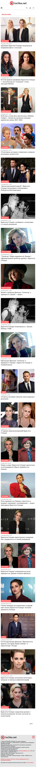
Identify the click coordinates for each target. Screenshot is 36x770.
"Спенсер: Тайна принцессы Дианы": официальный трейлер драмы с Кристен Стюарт (18, 258)
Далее (31, 723)
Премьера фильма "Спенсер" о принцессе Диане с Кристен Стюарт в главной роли (16, 362)
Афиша (4, 392)
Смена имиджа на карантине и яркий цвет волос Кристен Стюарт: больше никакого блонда (16, 607)
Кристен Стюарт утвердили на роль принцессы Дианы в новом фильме (16, 572)
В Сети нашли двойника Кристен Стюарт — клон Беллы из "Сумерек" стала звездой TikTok (18, 82)
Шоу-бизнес (5, 41)
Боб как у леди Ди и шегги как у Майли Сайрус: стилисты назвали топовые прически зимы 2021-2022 (17, 118)
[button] (30, 8)
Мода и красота (6, 111)
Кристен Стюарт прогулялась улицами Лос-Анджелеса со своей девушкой (17, 538)
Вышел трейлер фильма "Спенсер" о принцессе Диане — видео (16, 293)
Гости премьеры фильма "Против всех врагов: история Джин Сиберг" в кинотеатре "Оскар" (17, 643)
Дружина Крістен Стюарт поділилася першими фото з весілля (16, 46)
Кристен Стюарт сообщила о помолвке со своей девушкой (17, 223)
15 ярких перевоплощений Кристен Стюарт (16, 432)
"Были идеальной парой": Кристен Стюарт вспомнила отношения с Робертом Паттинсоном (15, 188)
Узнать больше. (30, 762)
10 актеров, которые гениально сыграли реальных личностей (18, 153)
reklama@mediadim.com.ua (24, 750)
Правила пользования (5, 759)
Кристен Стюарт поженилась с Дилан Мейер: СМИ (16, 327)
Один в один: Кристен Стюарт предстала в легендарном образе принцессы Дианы (18, 467)
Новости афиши (6, 251)
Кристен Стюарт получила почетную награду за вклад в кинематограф (16, 679)
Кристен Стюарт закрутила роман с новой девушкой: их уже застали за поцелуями (16, 714)
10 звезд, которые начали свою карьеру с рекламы (18, 398)
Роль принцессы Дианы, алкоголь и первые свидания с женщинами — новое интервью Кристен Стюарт (18, 503)
